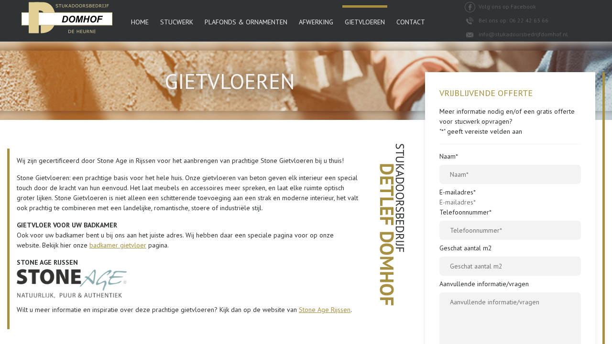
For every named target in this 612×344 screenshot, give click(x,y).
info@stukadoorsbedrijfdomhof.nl (522, 34)
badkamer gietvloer (117, 245)
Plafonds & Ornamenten (246, 22)
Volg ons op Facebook (506, 6)
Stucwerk (176, 22)
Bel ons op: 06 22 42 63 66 (512, 20)
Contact (410, 22)
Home (140, 22)
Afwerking (316, 22)
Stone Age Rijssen (324, 309)
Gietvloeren (365, 22)
